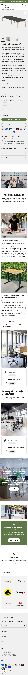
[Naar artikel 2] (8, 39)
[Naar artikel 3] (13, 39)
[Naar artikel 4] (17, 39)
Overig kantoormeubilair (10, 7)
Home (2, 7)
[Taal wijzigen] (2, 660)
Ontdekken (14, 488)
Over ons (3, 638)
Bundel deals (4, 636)
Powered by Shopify (14, 670)
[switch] (3, 673)
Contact (3, 641)
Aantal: (3, 108)
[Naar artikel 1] (3, 39)
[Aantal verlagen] (3, 110)
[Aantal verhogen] (8, 110)
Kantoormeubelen (5, 634)
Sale (2, 643)
